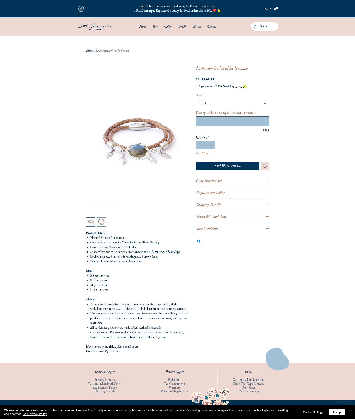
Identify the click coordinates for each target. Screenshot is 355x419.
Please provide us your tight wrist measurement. (226, 113)
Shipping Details (105, 391)
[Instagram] (348, 213)
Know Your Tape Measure (248, 384)
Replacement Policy (105, 388)
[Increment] (211, 145)
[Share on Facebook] (198, 241)
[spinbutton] (205, 145)
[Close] (350, 412)
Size (200, 95)
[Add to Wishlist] (265, 166)
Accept (337, 412)
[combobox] (232, 103)
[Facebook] (348, 205)
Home (89, 51)
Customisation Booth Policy (105, 384)
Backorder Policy (104, 380)
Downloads (248, 388)
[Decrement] (199, 145)
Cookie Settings (313, 412)
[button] (81, 9)
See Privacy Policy (35, 414)
